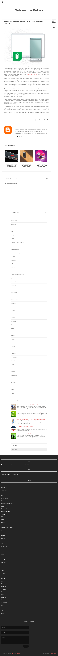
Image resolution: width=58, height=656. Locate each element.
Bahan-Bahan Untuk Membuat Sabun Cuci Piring (29, 412)
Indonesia (13, 285)
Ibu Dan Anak (14, 281)
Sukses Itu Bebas (29, 10)
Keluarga (13, 310)
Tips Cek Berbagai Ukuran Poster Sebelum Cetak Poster (31, 419)
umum (12, 389)
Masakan (13, 339)
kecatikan (13, 307)
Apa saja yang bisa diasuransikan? (25, 426)
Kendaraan (13, 314)
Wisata (12, 393)
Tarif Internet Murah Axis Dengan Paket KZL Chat (41, 165)
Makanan (13, 335)
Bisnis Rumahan (15, 249)
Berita (12, 238)
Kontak (8, 474)
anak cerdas (14, 220)
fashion (12, 263)
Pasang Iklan (15, 474)
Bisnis (12, 245)
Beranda (4, 474)
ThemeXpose (53, 653)
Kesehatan (13, 321)
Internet (13, 289)
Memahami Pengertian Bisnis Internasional (27, 433)
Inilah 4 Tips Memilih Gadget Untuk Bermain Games (11, 165)
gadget (12, 271)
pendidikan (13, 353)
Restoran (13, 371)
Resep (12, 364)
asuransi (13, 227)
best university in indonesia (17, 242)
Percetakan (14, 357)
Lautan (12, 332)
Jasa (12, 296)
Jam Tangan (14, 292)
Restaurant (13, 368)
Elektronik (13, 260)
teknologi (13, 382)
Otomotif (13, 346)
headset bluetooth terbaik (17, 274)
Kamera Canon (14, 299)
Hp (11, 278)
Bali (12, 231)
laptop (12, 328)
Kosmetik (13, 324)
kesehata (13, 317)
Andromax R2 (14, 224)
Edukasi (13, 256)
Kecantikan (13, 303)
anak (12, 217)
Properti (13, 360)
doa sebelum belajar (16, 253)
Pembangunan (14, 350)
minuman (13, 342)
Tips (12, 386)
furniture (13, 267)
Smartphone (14, 375)
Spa (12, 378)
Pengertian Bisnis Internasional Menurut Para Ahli (29, 404)
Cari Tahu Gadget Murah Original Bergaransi (26, 165)
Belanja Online (14, 235)
